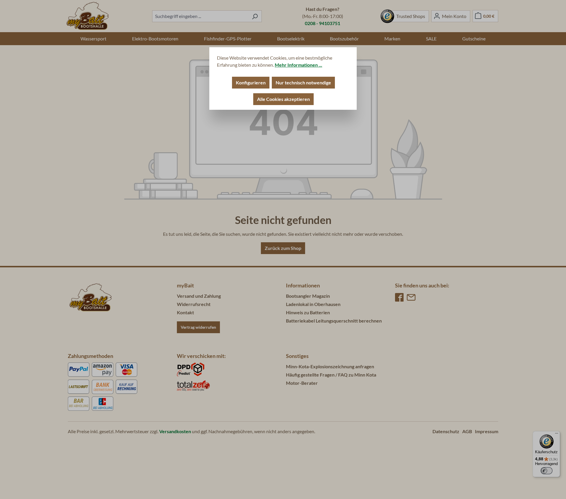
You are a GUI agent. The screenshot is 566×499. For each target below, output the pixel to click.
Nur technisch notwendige (303, 82)
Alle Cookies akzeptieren (283, 99)
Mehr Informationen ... (298, 65)
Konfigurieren (251, 82)
